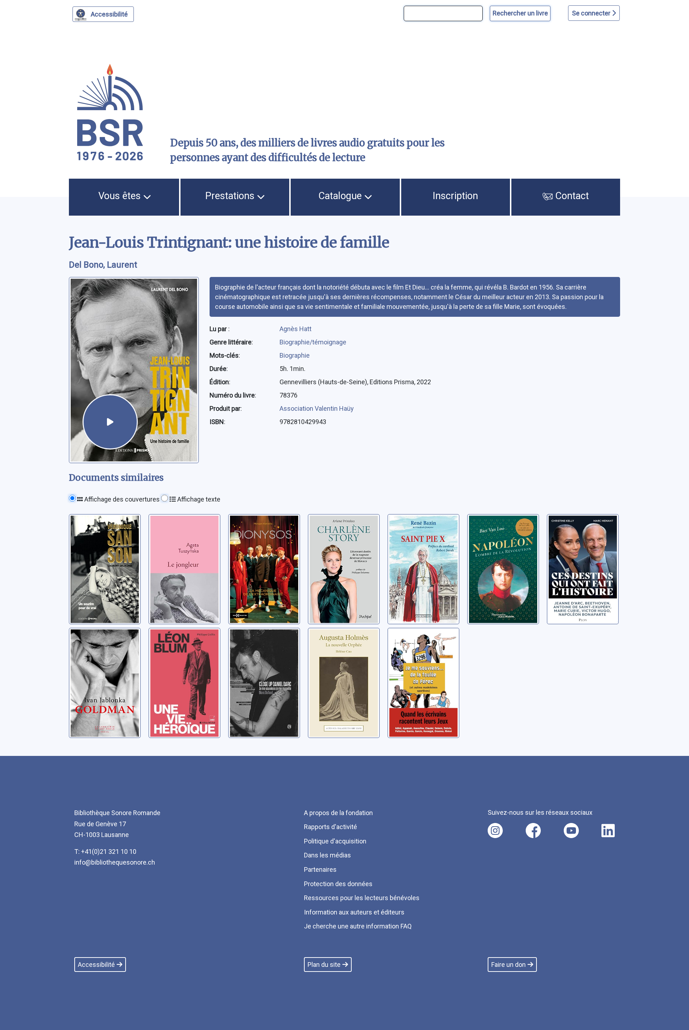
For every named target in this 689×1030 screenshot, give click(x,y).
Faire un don (508, 964)
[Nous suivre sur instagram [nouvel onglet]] (495, 830)
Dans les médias (327, 855)
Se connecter (592, 13)
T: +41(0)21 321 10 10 (105, 851)
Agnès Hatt (295, 329)
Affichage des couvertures (121, 499)
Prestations (231, 196)
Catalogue (341, 196)
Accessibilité (109, 14)
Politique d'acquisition (335, 841)
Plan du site (324, 964)
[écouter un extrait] (110, 422)
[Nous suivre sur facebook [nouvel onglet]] (533, 830)
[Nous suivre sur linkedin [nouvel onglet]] (608, 830)
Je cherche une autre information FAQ (358, 926)
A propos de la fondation (338, 813)
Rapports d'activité (330, 827)
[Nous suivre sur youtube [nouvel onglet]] (571, 830)
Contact (571, 196)
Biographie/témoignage (313, 342)
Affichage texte (198, 499)
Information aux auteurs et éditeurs (354, 912)
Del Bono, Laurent (103, 265)
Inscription (455, 196)
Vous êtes (120, 196)
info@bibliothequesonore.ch (114, 862)
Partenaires (320, 869)
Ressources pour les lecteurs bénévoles (362, 898)
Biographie (295, 355)
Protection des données (338, 884)
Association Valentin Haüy (317, 408)
